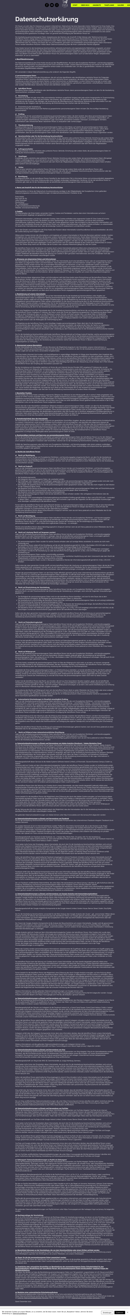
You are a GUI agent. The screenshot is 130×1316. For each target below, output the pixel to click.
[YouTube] (52, 5)
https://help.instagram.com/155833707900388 (31, 1046)
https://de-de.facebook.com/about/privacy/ (72, 883)
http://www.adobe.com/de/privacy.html (78, 815)
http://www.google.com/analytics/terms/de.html (75, 993)
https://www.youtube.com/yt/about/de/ (29, 1130)
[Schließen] (127, 1312)
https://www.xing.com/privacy (73, 1101)
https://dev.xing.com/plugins (87, 1070)
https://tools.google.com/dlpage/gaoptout (76, 976)
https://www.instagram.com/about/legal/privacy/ (69, 1046)
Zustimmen (119, 1313)
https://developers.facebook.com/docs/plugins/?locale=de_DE (37, 852)
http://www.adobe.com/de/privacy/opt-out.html (79, 800)
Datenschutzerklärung (20, 1313)
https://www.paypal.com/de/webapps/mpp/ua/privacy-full (85, 1209)
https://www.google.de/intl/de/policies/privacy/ (32, 993)
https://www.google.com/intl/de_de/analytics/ (55, 995)
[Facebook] (47, 5)
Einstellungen (107, 1313)
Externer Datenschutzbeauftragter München (33, 1298)
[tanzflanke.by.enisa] (57, 5)
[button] (96, 5)
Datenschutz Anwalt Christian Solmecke (86, 1298)
